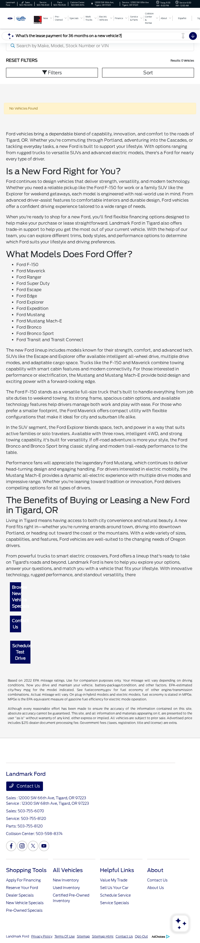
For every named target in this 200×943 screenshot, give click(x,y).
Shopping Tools (26, 870)
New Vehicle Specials (24, 903)
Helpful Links (117, 870)
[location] (92, 4)
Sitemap (83, 936)
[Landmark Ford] (20, 17)
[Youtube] (44, 846)
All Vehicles (68, 870)
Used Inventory (66, 888)
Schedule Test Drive (21, 652)
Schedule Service (115, 895)
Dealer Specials (20, 895)
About (155, 870)
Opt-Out (141, 936)
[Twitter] (33, 846)
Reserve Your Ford (22, 888)
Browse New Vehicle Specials (16, 597)
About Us (155, 888)
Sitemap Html (103, 936)
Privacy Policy (41, 936)
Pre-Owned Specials (24, 910)
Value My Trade (113, 880)
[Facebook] (11, 846)
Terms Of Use (64, 936)
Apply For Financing (23, 880)
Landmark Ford (17, 936)
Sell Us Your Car (114, 888)
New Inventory (66, 880)
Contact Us (16, 623)
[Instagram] (22, 846)
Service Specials (114, 903)
